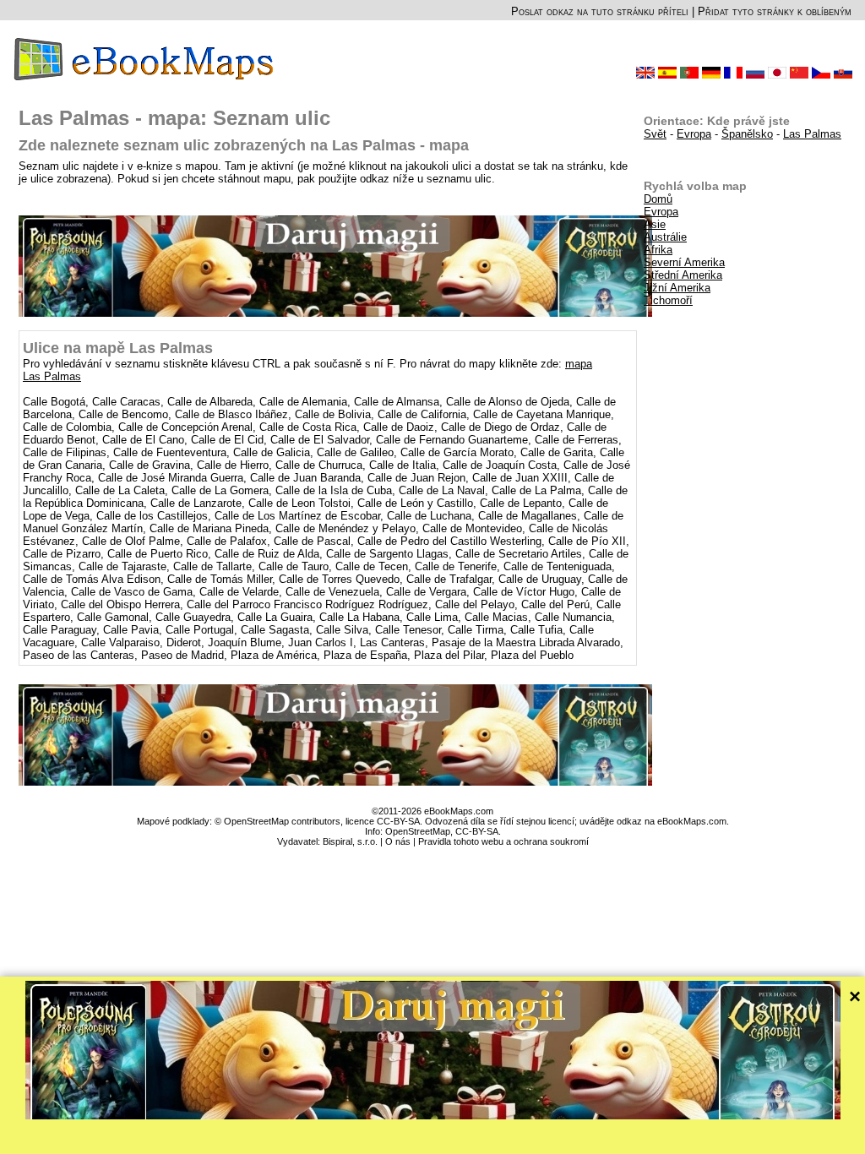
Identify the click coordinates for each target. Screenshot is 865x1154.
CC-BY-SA (476, 831)
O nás (398, 841)
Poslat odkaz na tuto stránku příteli (599, 11)
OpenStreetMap (417, 831)
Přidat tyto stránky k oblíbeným (774, 11)
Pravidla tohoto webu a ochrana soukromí (503, 841)
